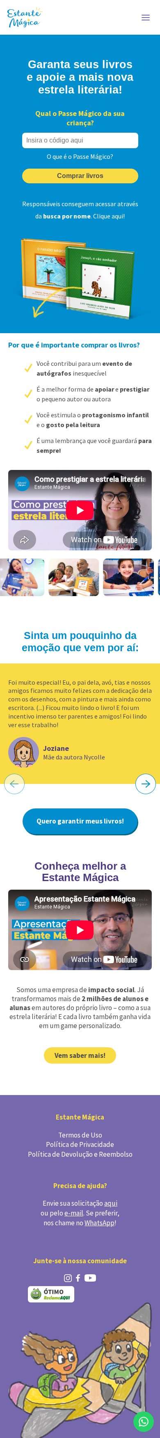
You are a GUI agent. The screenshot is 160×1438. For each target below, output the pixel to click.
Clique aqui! (109, 216)
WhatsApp (99, 1222)
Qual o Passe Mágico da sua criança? (80, 118)
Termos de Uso (80, 1135)
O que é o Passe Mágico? (80, 156)
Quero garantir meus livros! (80, 821)
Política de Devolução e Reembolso (80, 1154)
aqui (110, 1203)
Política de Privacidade (80, 1144)
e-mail (73, 1213)
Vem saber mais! (80, 1055)
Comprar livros (80, 175)
